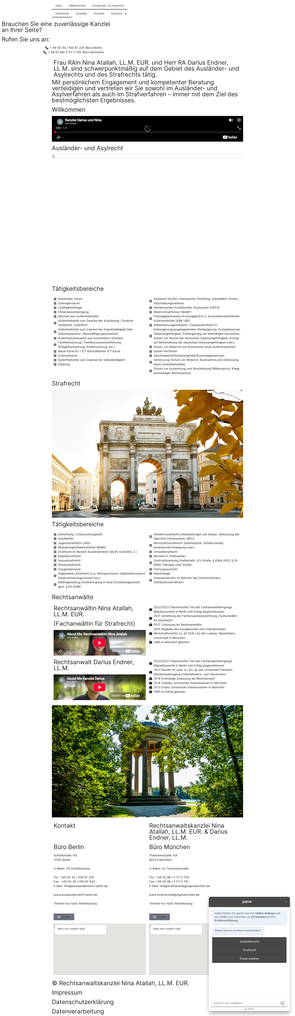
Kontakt (99, 13)
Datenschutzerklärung (83, 1001)
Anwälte (81, 13)
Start (58, 5)
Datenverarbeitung (78, 1011)
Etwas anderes (249, 958)
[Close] (285, 901)
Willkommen (77, 5)
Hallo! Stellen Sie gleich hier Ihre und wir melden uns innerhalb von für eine (247, 917)
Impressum (67, 992)
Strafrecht (62, 13)
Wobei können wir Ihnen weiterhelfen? (238, 930)
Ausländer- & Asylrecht (108, 5)
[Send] (282, 1003)
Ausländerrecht (249, 941)
